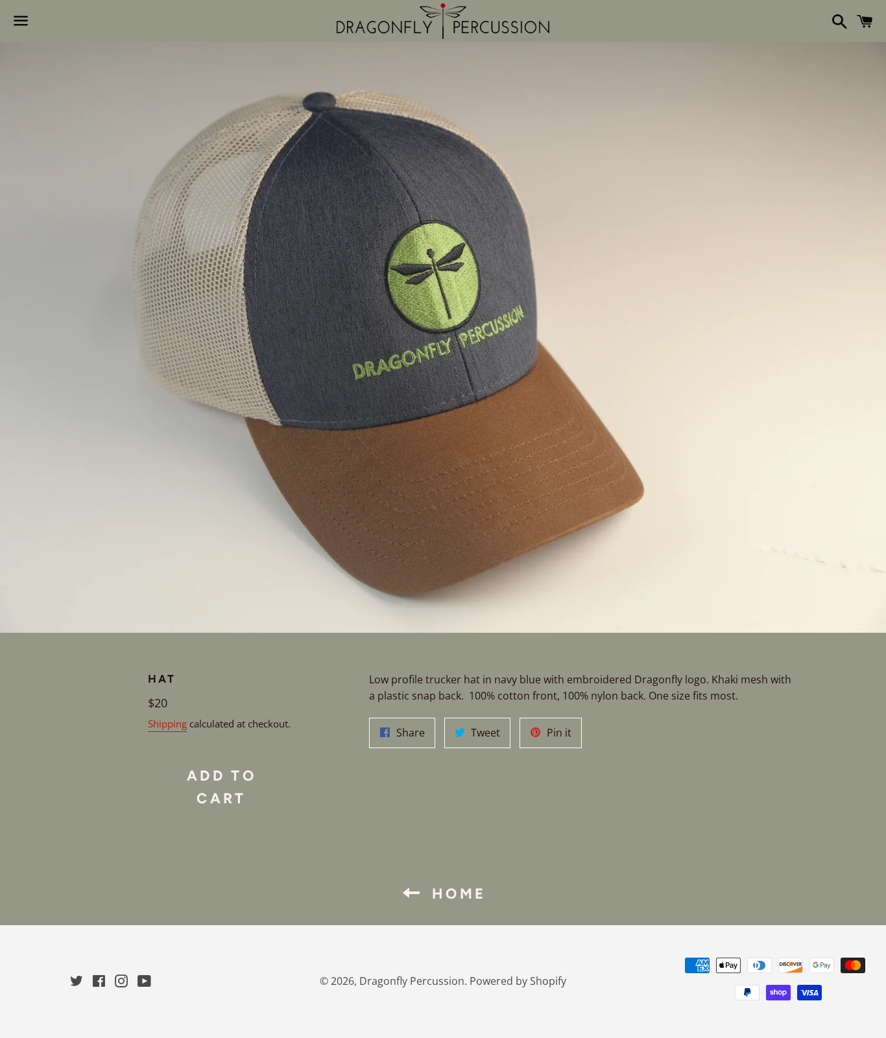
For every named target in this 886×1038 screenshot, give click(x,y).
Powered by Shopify (518, 981)
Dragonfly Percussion (411, 981)
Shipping (167, 723)
